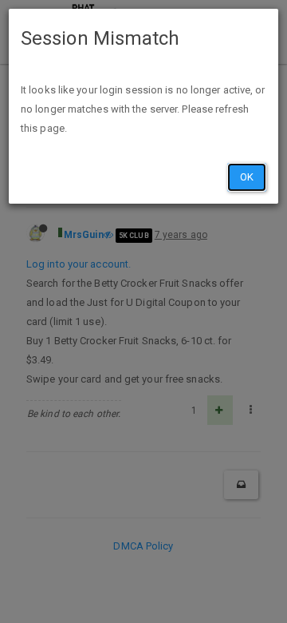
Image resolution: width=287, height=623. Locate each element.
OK (247, 177)
